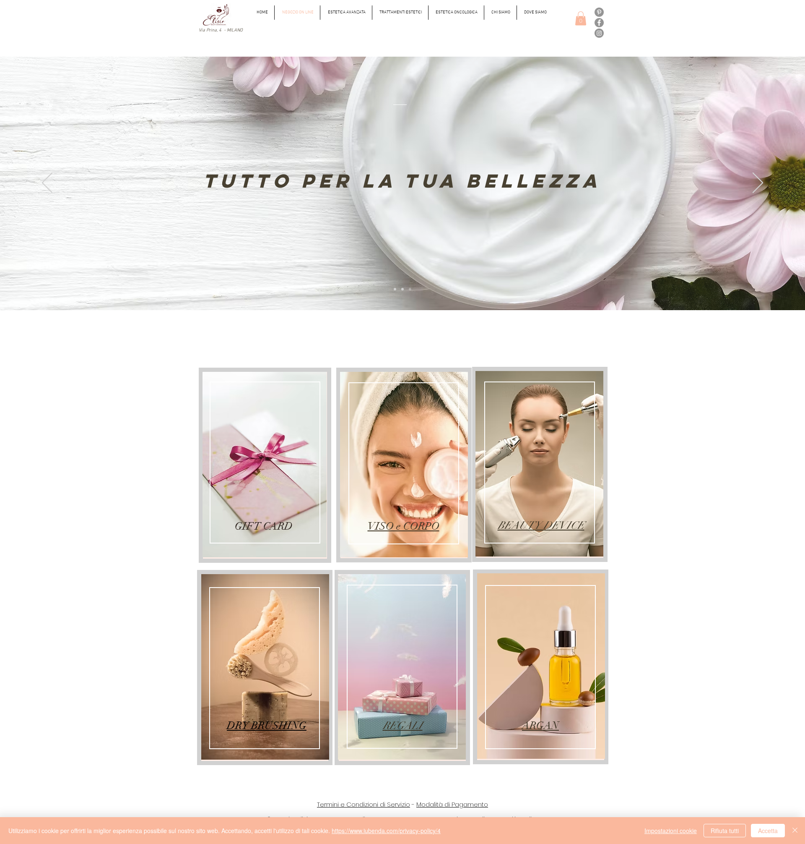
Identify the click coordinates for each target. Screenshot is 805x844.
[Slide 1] (395, 289)
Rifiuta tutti (725, 830)
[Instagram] (599, 33)
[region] (265, 465)
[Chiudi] (795, 830)
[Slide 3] (410, 289)
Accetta (768, 830)
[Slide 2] (402, 289)
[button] (581, 18)
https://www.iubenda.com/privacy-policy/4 (386, 830)
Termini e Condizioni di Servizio (363, 804)
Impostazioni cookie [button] (670, 830)
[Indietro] (47, 183)
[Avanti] (758, 183)
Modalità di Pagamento (452, 804)
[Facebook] (599, 22)
